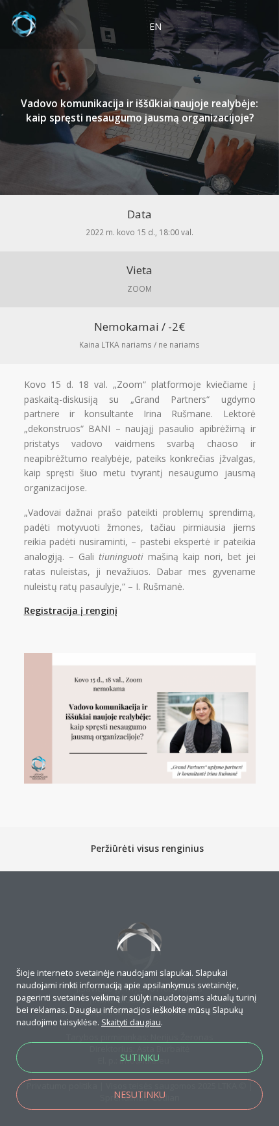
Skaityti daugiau (131, 1022)
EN (155, 26)
